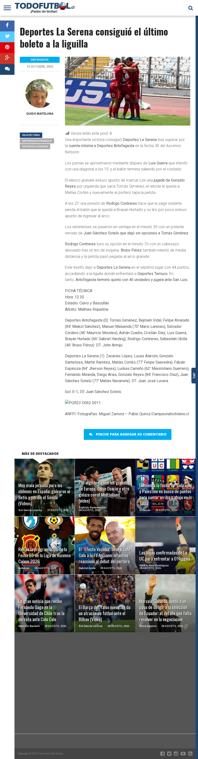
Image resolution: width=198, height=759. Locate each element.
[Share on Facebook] (7, 26)
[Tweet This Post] (7, 36)
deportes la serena (35, 146)
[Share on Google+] (7, 58)
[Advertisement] (105, 695)
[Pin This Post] (7, 47)
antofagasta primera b (37, 141)
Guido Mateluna (39, 113)
